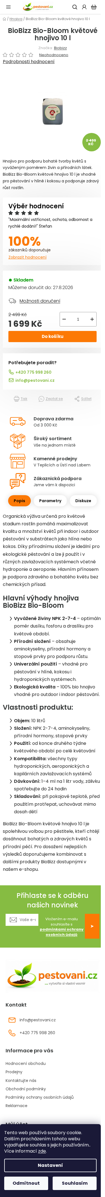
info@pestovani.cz (35, 380)
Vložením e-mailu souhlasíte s (61, 927)
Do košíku (53, 336)
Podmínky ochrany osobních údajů (40, 1097)
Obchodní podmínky (26, 1089)
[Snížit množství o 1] (64, 319)
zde (42, 1151)
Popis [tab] (19, 501)
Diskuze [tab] (83, 501)
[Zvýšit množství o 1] (92, 319)
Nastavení (50, 1165)
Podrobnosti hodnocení (29, 62)
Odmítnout (26, 1183)
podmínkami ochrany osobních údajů (61, 932)
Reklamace (16, 1105)
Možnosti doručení (40, 301)
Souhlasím (75, 1183)
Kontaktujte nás (21, 1080)
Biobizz (60, 48)
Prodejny (14, 1072)
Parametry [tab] (50, 501)
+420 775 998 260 (33, 372)
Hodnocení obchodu (26, 1063)
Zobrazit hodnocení (27, 257)
